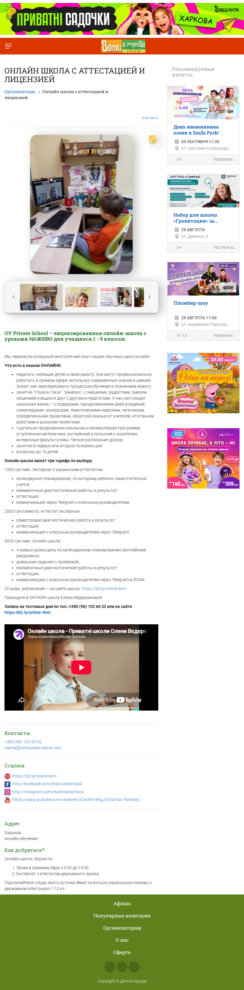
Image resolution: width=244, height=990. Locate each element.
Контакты (150, 118)
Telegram (134, 966)
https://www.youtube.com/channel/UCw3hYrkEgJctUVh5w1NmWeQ (76, 799)
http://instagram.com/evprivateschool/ (48, 791)
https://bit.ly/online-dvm (104, 588)
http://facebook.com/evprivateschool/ (47, 783)
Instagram (122, 966)
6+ (179, 247)
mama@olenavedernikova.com (33, 747)
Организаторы (19, 91)
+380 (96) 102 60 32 (23, 741)
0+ (179, 159)
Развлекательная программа (224, 159)
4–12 (182, 335)
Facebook (109, 966)
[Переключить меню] (8, 46)
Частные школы (224, 247)
